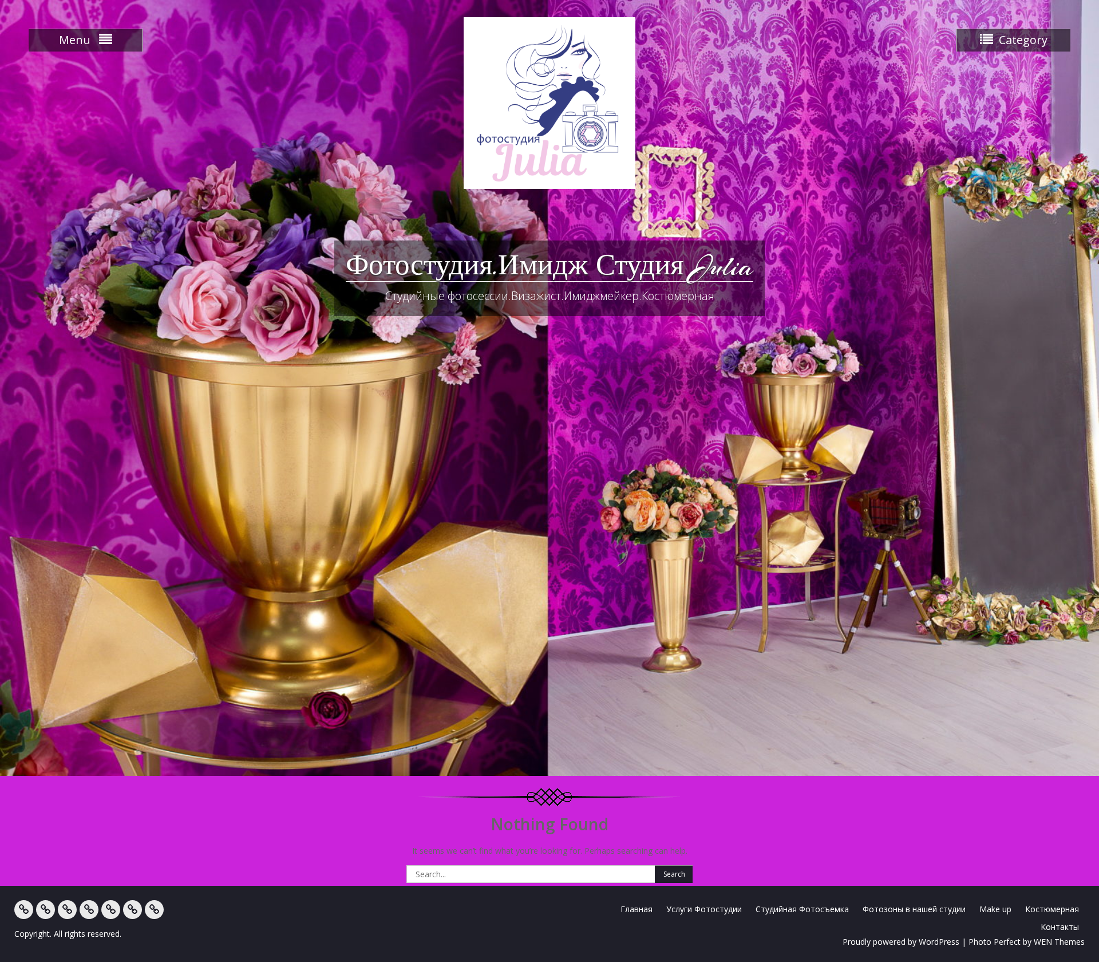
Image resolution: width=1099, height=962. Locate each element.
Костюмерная (1052, 909)
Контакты (1060, 926)
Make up (995, 909)
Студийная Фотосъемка (802, 909)
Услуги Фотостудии (704, 909)
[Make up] (110, 909)
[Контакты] (154, 909)
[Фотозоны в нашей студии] (89, 909)
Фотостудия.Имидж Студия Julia (549, 266)
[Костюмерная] (132, 909)
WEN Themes (1059, 941)
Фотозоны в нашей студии (914, 909)
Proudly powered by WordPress (901, 941)
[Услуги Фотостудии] (45, 909)
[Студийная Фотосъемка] (67, 909)
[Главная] (23, 909)
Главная (636, 909)
